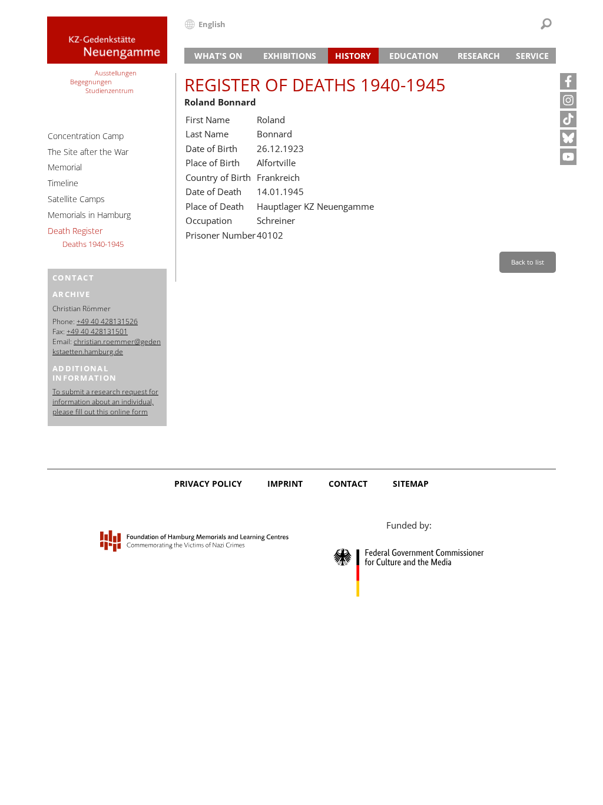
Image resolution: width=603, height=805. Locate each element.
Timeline (63, 183)
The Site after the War (88, 151)
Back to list (527, 262)
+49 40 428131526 (107, 321)
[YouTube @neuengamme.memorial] (568, 157)
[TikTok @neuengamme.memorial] (568, 119)
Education (413, 55)
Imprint (285, 483)
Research (479, 55)
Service (532, 55)
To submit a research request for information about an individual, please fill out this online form (105, 402)
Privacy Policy (208, 483)
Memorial (65, 167)
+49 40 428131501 (97, 331)
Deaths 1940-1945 (93, 244)
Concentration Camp (86, 135)
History (353, 55)
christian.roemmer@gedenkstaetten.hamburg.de (106, 346)
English (212, 24)
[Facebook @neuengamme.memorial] (568, 81)
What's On (218, 55)
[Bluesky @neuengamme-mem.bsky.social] (568, 138)
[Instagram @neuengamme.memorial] (568, 100)
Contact (348, 483)
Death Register (75, 230)
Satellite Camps (76, 198)
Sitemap (411, 483)
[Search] (546, 23)
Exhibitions (289, 55)
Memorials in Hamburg (89, 214)
